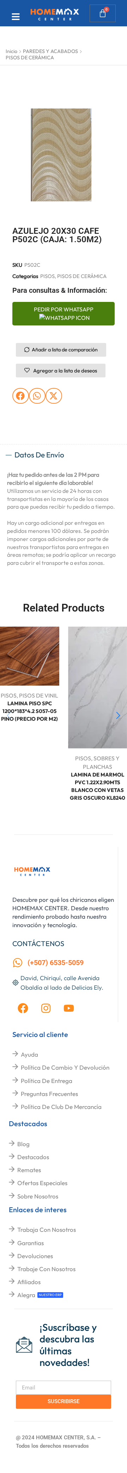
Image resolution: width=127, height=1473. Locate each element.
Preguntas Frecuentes (49, 1093)
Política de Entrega (46, 1080)
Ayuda (29, 1054)
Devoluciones (35, 1256)
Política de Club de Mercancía (61, 1106)
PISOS (47, 276)
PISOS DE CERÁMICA (30, 57)
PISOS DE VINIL (38, 695)
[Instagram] (45, 1008)
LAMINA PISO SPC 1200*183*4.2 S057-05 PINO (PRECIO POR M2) (29, 711)
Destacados (33, 1157)
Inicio (11, 51)
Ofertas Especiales (42, 1183)
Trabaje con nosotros (46, 1269)
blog (23, 1144)
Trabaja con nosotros (46, 1229)
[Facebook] (23, 1008)
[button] (20, 396)
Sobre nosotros (37, 1196)
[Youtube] (68, 1008)
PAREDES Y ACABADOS (50, 51)
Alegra (26, 1295)
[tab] (63, 455)
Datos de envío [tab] (39, 454)
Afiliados (29, 1282)
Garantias (30, 1243)
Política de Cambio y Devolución (65, 1067)
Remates (29, 1170)
